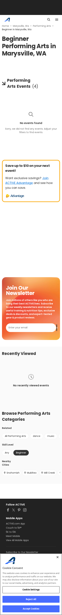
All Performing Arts (15, 436)
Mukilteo (32, 472)
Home (5, 26)
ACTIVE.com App (15, 523)
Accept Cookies (31, 608)
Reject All (31, 599)
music (50, 436)
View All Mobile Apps (17, 540)
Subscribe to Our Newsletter (22, 552)
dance (36, 436)
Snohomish (13, 472)
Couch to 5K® (13, 527)
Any (7, 452)
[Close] (57, 557)
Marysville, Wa (21, 26)
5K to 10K (11, 532)
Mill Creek (49, 472)
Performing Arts (42, 26)
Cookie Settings (31, 589)
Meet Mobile (13, 536)
